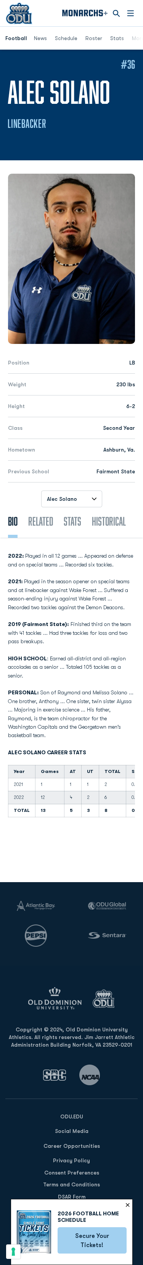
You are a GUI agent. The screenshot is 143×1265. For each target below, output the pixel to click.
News (40, 38)
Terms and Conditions (71, 1184)
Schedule (66, 38)
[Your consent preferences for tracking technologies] (13, 1251)
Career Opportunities (71, 1146)
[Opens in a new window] (54, 1075)
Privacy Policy (71, 1160)
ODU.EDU (71, 1116)
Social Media (71, 1131)
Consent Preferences (71, 1173)
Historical (109, 521)
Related (40, 521)
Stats (117, 38)
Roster (93, 38)
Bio (13, 521)
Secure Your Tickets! (100, 1241)
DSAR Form (71, 1197)
